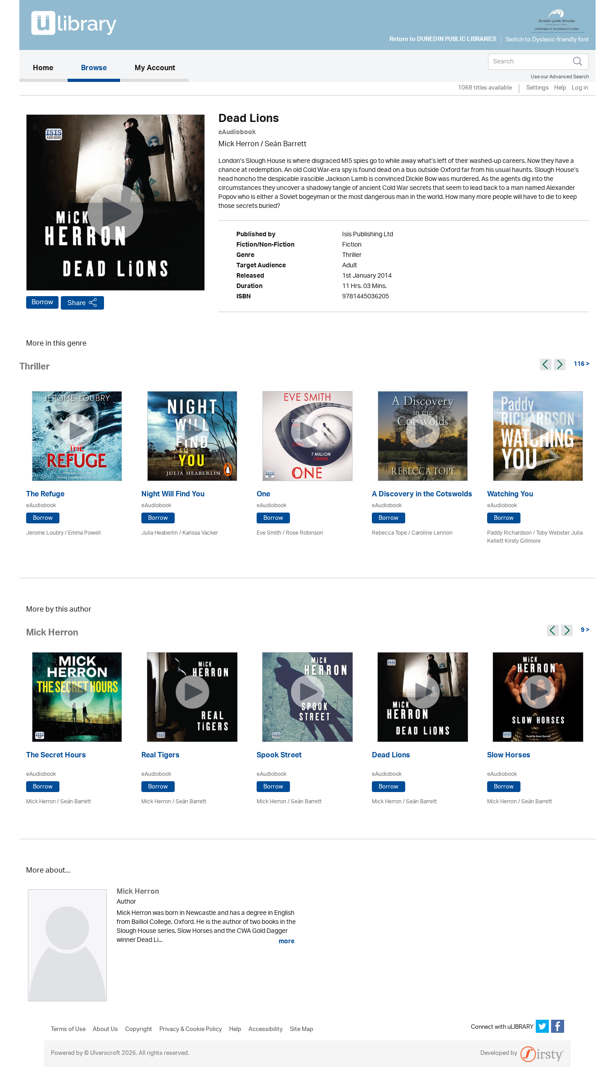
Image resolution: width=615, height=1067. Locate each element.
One (263, 495)
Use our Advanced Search (560, 76)
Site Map (301, 1029)
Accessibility (266, 1029)
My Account (155, 69)
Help (560, 88)
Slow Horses (508, 756)
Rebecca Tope (389, 533)
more (285, 941)
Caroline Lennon (432, 533)
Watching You (510, 495)
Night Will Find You (172, 495)
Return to (442, 40)
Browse (94, 69)
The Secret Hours (56, 756)
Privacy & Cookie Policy (190, 1029)
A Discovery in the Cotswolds (422, 495)
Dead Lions (391, 756)
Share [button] (77, 303)
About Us (105, 1029)
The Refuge (45, 495)
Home (50, 68)
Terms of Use (68, 1029)
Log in (580, 88)
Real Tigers (160, 756)
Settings (537, 88)
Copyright (138, 1029)
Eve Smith (269, 533)
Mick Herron (238, 144)
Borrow (42, 302)
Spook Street (279, 756)
